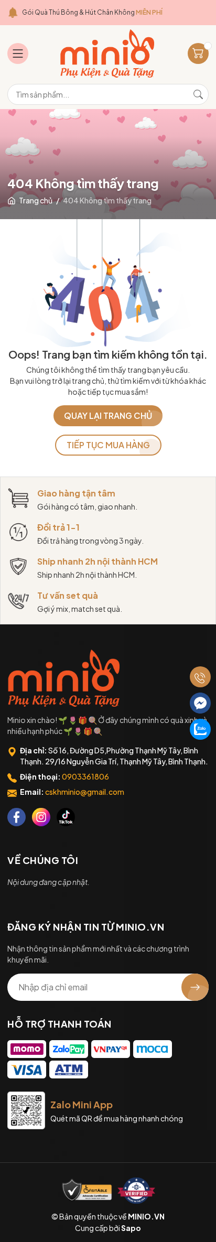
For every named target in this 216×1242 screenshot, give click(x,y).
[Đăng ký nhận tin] (195, 987)
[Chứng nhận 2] (136, 1191)
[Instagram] (41, 817)
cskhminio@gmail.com (84, 791)
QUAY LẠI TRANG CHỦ (108, 415)
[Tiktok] (66, 817)
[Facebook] (16, 817)
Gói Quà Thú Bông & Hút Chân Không (92, 12)
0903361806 (85, 776)
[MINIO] (65, 678)
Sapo (131, 1228)
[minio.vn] (108, 53)
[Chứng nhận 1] (87, 1191)
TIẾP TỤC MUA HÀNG (108, 444)
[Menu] (17, 53)
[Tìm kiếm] (198, 94)
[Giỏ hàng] (198, 53)
